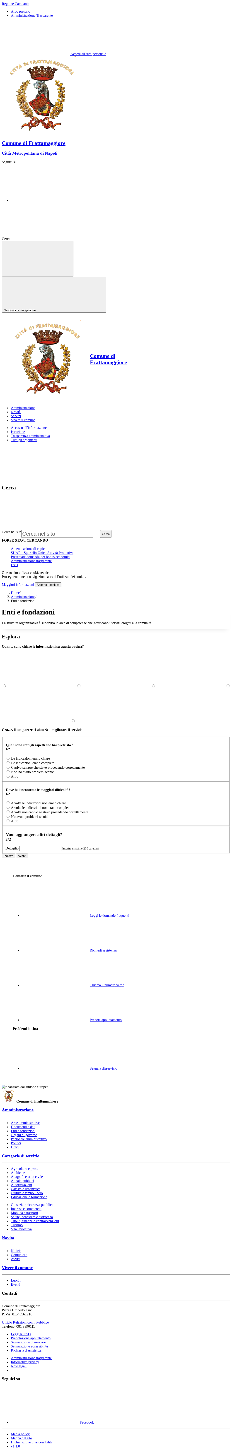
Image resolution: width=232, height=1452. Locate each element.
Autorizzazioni (21, 1185)
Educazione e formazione (29, 1197)
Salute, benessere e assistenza (32, 1217)
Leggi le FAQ (21, 1334)
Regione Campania (15, 4)
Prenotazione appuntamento (31, 1338)
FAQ (14, 565)
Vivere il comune (17, 1267)
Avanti (22, 856)
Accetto (48, 584)
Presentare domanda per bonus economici (40, 557)
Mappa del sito (21, 1438)
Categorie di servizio (20, 1156)
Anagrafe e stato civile (27, 1177)
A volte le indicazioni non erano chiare (38, 803)
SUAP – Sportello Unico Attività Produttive (42, 553)
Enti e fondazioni (23, 1131)
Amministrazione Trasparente (32, 15)
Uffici (15, 1147)
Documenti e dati (23, 1127)
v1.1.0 (15, 1446)
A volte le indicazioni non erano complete (40, 808)
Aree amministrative (25, 1123)
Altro (14, 776)
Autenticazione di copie (28, 549)
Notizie (16, 1251)
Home (15, 593)
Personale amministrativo (29, 1139)
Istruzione (18, 432)
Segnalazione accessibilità (29, 1346)
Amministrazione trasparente (31, 561)
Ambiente (18, 1173)
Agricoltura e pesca (25, 1168)
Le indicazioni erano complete (32, 763)
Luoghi (16, 1280)
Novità (8, 1238)
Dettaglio (12, 848)
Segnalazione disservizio (28, 1342)
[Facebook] (45, 200)
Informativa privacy (25, 1362)
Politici (16, 1143)
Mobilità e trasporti (24, 1213)
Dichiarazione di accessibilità (31, 1442)
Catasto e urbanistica (25, 1189)
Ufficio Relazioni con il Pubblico (25, 1322)
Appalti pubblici (22, 1181)
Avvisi (15, 1259)
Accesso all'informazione (29, 428)
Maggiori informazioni (18, 584)
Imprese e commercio (26, 1209)
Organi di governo (24, 1135)
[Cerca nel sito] (45, 239)
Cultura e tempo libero (27, 1193)
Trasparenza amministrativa (30, 436)
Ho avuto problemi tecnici (29, 817)
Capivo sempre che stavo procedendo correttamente (48, 767)
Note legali (19, 1366)
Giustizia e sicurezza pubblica (32, 1205)
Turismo (17, 1225)
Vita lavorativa (21, 1229)
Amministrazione (23, 597)
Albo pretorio (20, 11)
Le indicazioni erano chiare (30, 758)
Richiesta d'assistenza (26, 1350)
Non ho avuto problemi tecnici (33, 772)
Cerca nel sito (11, 532)
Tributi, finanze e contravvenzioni (35, 1221)
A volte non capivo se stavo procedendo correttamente (49, 812)
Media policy (20, 1434)
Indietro (8, 856)
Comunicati (19, 1255)
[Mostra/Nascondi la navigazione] (37, 259)
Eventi (15, 1284)
